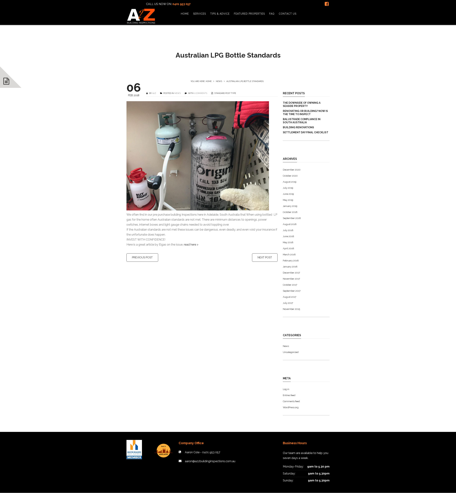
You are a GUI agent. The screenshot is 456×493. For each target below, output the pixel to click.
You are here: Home (201, 81)
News (219, 81)
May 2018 (288, 242)
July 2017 (288, 303)
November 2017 (291, 278)
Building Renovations (298, 127)
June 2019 (288, 194)
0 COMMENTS (200, 93)
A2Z (154, 93)
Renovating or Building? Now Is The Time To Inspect (305, 113)
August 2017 (289, 297)
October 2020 (290, 175)
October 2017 (290, 284)
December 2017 (291, 272)
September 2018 (292, 218)
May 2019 (288, 200)
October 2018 (290, 212)
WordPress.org (291, 407)
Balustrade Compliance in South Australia (301, 121)
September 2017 (291, 291)
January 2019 (290, 206)
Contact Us (287, 13)
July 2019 (288, 188)
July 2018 (288, 230)
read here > (191, 244)
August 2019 (289, 181)
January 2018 (290, 266)
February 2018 (291, 260)
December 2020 (291, 169)
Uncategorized (291, 352)
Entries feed (289, 395)
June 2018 (288, 236)
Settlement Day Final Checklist (305, 132)
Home (185, 13)
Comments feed (291, 401)
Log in (286, 389)
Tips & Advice (220, 13)
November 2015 (291, 309)
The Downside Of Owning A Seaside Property (301, 104)
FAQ (271, 13)
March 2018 (289, 254)
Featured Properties (249, 13)
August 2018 (290, 224)
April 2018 (288, 248)
